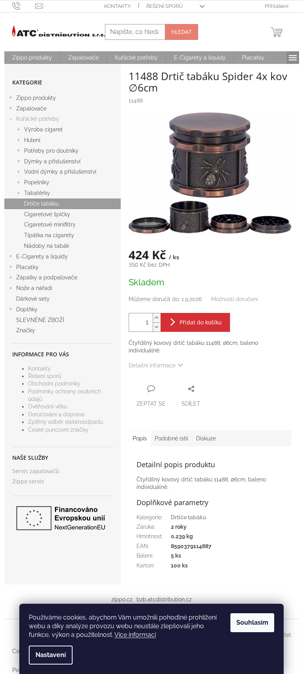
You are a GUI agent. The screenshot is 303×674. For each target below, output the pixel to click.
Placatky (27, 267)
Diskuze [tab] (206, 438)
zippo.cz (122, 599)
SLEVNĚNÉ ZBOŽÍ (40, 320)
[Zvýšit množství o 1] (157, 317)
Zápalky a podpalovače (46, 277)
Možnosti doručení (234, 299)
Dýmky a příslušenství (52, 161)
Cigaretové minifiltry (50, 224)
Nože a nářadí (34, 288)
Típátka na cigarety (49, 235)
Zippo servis (28, 481)
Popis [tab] (140, 438)
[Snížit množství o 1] (157, 326)
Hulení (32, 140)
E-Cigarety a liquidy (42, 256)
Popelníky (36, 182)
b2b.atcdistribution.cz (164, 599)
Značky (25, 330)
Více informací (135, 634)
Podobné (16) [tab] (171, 438)
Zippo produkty (36, 98)
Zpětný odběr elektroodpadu (65, 422)
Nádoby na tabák (46, 246)
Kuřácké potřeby (37, 119)
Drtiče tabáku (41, 203)
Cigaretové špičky (47, 214)
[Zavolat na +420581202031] (24, 6)
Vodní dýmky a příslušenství (60, 171)
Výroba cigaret (43, 129)
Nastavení (51, 655)
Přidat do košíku (201, 322)
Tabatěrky (37, 193)
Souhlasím (252, 622)
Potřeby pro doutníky (51, 151)
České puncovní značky (58, 430)
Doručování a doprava (56, 414)
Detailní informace (152, 365)
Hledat (181, 32)
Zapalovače (31, 108)
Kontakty (117, 6)
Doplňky (26, 309)
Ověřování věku (47, 406)
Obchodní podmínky (54, 383)
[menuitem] (32, 57)
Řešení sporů (164, 6)
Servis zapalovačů (35, 471)
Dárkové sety (33, 299)
